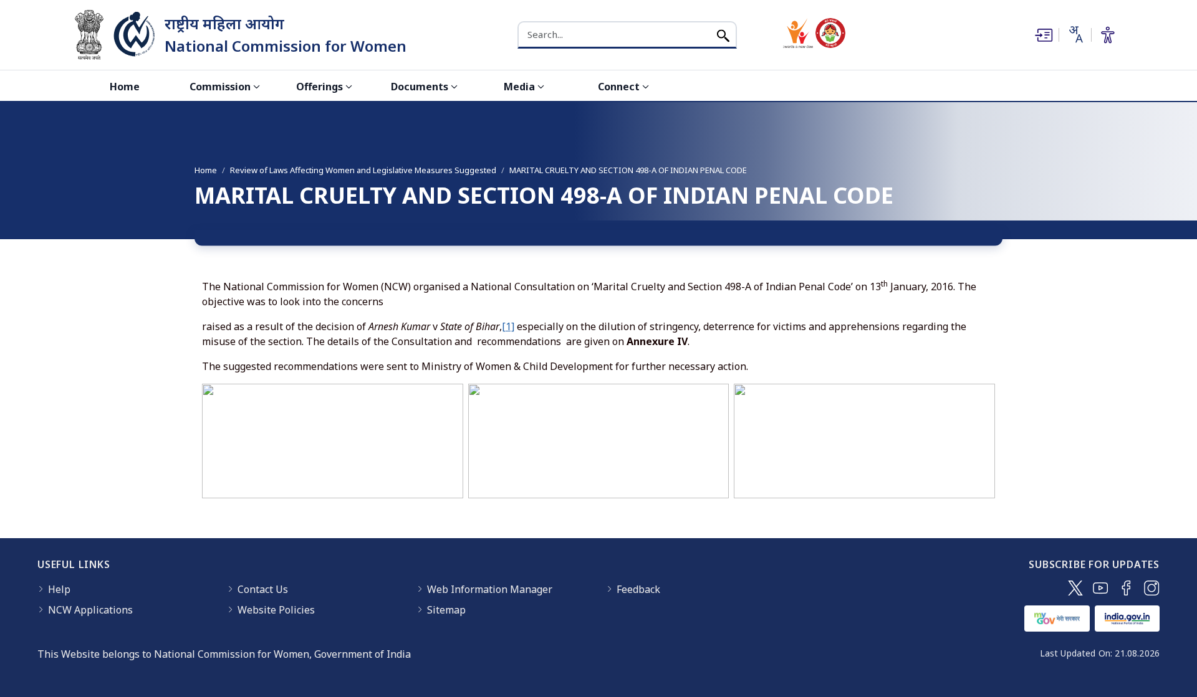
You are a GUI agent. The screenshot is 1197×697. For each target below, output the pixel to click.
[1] (508, 326)
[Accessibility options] (1108, 34)
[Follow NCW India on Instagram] (1152, 588)
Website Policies (276, 610)
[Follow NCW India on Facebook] (1126, 588)
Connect (619, 86)
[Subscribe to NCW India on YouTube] (1100, 588)
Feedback (638, 589)
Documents (419, 86)
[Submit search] (723, 34)
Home (125, 86)
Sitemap (446, 610)
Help (59, 589)
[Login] (1042, 34)
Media (519, 86)
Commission (220, 86)
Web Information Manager (489, 589)
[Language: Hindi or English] (1074, 34)
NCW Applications (90, 610)
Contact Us (263, 589)
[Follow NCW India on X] (1075, 588)
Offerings (319, 86)
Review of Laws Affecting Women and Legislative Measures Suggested (363, 170)
